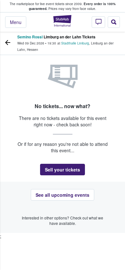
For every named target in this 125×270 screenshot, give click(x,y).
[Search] (114, 22)
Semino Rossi (30, 37)
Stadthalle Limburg (75, 43)
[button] (62, 169)
